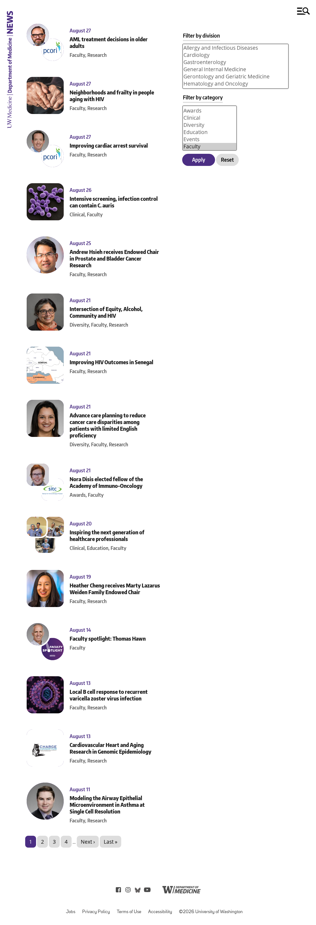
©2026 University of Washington (211, 912)
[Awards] (209, 110)
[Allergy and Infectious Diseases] (235, 47)
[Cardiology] (235, 55)
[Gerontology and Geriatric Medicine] (235, 76)
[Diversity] (209, 125)
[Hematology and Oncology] (235, 83)
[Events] (209, 139)
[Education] (209, 132)
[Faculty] (209, 146)
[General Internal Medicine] (235, 69)
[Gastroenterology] (235, 62)
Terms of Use (130, 909)
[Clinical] (209, 117)
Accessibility (161, 909)
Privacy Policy (97, 909)
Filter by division (201, 35)
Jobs (72, 909)
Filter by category (203, 97)
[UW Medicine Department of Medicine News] (9, 131)
